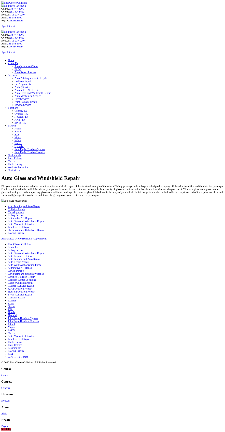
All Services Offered (12, 238)
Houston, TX (21, 116)
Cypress (5, 388)
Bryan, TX (20, 122)
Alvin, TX (19, 119)
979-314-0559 (15, 20)
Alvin (4, 413)
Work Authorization (18, 167)
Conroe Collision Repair (20, 282)
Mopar (17, 137)
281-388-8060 (14, 17)
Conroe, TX (20, 110)
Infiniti (17, 140)
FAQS (17, 69)
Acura (17, 128)
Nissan (18, 131)
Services (12, 75)
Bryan (4, 426)
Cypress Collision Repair (21, 285)
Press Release (15, 158)
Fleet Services (21, 99)
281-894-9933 (17, 11)
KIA (16, 134)
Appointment (8, 26)
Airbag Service (22, 87)
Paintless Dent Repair (25, 101)
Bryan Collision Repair (20, 294)
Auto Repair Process (25, 72)
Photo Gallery (15, 164)
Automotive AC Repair (26, 90)
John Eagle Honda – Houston (29, 152)
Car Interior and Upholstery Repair (26, 230)
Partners (12, 125)
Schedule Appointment (34, 238)
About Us (13, 63)
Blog (10, 353)
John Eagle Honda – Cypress (29, 149)
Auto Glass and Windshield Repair (32, 93)
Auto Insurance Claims (26, 66)
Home (11, 60)
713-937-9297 (17, 14)
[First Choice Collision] (14, 2)
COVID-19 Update (18, 356)
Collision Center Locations (22, 279)
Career (11, 161)
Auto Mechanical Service (27, 96)
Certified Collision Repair (21, 276)
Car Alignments (22, 84)
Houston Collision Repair (21, 291)
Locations (13, 107)
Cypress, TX (21, 113)
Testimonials (14, 155)
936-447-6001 (16, 8)
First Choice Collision (19, 244)
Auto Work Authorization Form (24, 265)
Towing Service (22, 104)
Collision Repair (22, 81)
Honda (18, 143)
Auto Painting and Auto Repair (30, 78)
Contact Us (14, 170)
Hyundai (19, 146)
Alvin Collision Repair (19, 288)
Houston (5, 400)
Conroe (5, 375)
